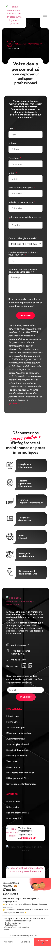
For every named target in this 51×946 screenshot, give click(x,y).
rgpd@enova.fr (16, 403)
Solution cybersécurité (17, 744)
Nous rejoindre (13, 818)
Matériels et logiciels (16, 755)
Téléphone (14, 158)
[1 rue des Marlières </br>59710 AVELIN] (7, 650)
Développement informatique (21, 783)
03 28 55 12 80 (18, 659)
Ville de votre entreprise (20, 202)
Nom (11, 128)
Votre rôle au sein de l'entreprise (24, 217)
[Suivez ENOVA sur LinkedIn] (30, 665)
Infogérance (12, 716)
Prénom (12, 143)
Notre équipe (12, 807)
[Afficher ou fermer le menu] (45, 15)
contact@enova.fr (20, 645)
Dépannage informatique (19, 733)
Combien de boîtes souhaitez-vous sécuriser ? (23, 253)
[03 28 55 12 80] (7, 659)
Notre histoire (13, 801)
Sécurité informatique (17, 750)
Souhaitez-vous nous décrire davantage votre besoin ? (22, 270)
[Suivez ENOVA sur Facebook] (24, 665)
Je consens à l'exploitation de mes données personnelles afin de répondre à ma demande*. (25, 302)
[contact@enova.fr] (7, 645)
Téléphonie (12, 761)
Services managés (15, 727)
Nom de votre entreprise (21, 187)
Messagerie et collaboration (20, 772)
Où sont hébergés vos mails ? (23, 238)
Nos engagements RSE (17, 812)
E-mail (11, 173)
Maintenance (13, 721)
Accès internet (13, 766)
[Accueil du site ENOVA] (14, 15)
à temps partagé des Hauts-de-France (24, 625)
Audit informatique (16, 738)
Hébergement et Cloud (17, 778)
